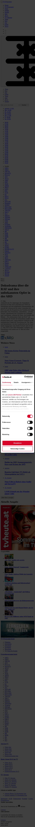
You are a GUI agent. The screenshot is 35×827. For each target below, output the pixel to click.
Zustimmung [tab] (6, 382)
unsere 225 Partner (15, 395)
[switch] (30, 422)
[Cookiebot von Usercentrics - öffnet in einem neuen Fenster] (25, 377)
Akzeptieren (17, 443)
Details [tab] (16, 382)
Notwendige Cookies (17, 449)
